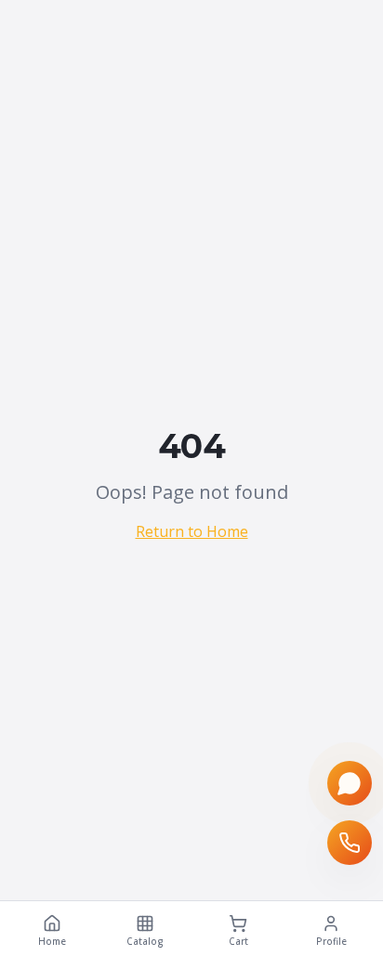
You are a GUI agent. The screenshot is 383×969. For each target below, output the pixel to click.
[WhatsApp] (349, 783)
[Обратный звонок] (349, 842)
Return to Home (192, 531)
